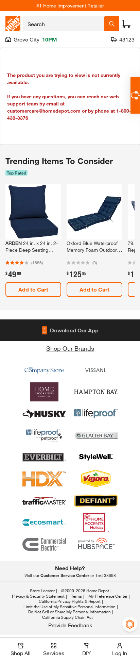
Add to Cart (33, 289)
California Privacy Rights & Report (70, 601)
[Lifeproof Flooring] (96, 413)
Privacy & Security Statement (38, 596)
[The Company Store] (44, 370)
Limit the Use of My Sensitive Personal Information (69, 606)
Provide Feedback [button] (70, 625)
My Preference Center (107, 596)
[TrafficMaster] (44, 500)
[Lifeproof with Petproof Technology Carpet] (44, 435)
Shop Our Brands (70, 348)
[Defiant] (96, 500)
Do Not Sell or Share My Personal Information (69, 611)
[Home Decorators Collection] (44, 391)
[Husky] (44, 413)
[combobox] (63, 24)
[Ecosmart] (44, 522)
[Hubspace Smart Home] (96, 544)
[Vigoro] (96, 479)
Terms (76, 596)
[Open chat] (135, 95)
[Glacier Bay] (96, 435)
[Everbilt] (44, 457)
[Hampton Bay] (96, 391)
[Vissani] (96, 370)
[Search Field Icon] (111, 23)
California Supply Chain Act (67, 617)
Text (105, 575)
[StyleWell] (96, 457)
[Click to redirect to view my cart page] (126, 24)
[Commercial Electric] (44, 544)
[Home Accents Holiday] (96, 522)
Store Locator (42, 590)
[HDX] (44, 479)
